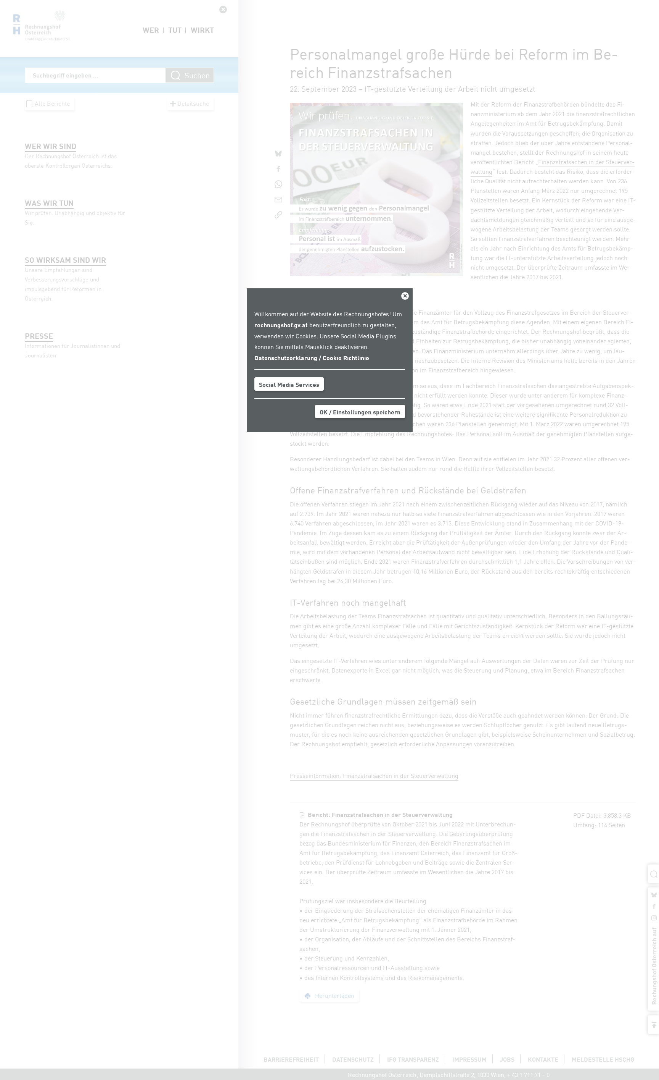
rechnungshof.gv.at (281, 324)
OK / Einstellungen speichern (360, 411)
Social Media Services (289, 384)
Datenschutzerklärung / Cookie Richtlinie (311, 357)
